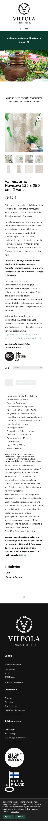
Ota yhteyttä (10, 730)
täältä (23, 555)
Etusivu (9, 98)
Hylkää (20, 816)
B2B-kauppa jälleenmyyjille (16, 738)
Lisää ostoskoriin (26, 382)
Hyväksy (8, 816)
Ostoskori (9, 698)
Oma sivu (9, 702)
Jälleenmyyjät (10, 734)
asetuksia (15, 811)
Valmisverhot (21, 98)
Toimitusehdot (11, 706)
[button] (38, 118)
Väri (7, 368)
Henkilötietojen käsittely (15, 710)
